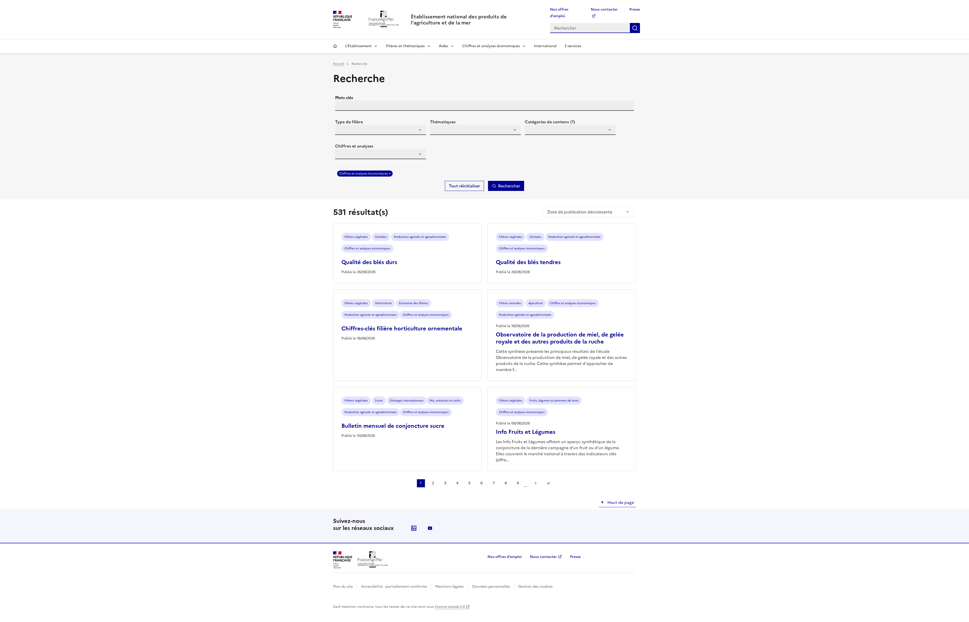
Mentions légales (449, 586)
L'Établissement (358, 46)
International (545, 46)
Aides (443, 46)
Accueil (335, 46)
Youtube (430, 528)
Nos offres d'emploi (505, 556)
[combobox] (380, 130)
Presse (634, 9)
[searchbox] (341, 130)
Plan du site (343, 586)
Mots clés (344, 98)
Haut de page (620, 502)
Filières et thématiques (405, 46)
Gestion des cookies (535, 586)
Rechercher (635, 28)
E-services (573, 46)
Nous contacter (543, 556)
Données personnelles (491, 586)
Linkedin (414, 528)
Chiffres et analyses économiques (491, 46)
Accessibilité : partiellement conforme (394, 586)
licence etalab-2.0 (450, 606)
